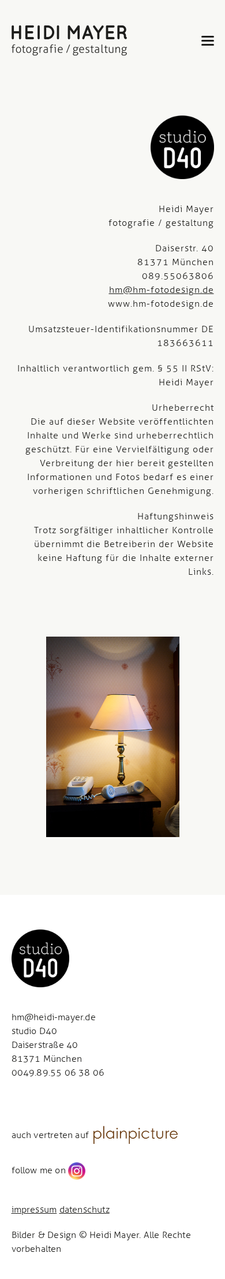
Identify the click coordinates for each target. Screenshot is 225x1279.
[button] (207, 41)
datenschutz (84, 1209)
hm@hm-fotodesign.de (161, 289)
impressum (34, 1209)
